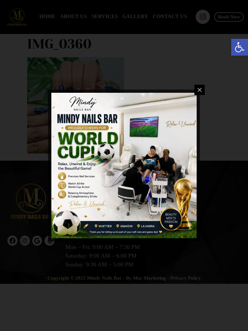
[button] (239, 47)
